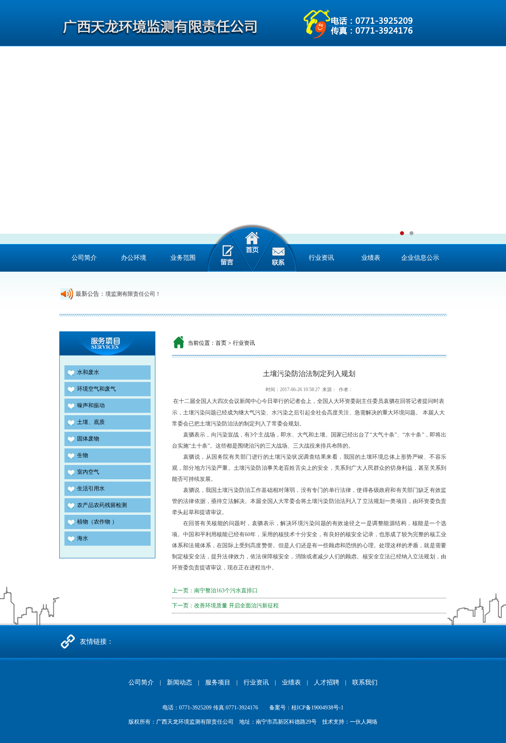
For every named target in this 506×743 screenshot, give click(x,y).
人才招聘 (326, 682)
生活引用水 (91, 489)
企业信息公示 (420, 257)
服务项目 (217, 682)
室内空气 (88, 472)
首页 (221, 343)
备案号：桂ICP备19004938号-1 (306, 708)
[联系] (281, 248)
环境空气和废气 (96, 389)
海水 (82, 538)
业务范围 (183, 257)
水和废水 (88, 372)
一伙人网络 (364, 722)
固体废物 (88, 439)
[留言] (222, 248)
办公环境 (133, 257)
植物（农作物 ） (97, 522)
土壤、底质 (91, 422)
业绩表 (370, 257)
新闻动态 (179, 682)
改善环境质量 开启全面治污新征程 (236, 606)
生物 (82, 455)
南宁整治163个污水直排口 (226, 591)
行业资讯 (321, 257)
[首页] (252, 248)
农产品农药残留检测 (102, 505)
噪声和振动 (91, 405)
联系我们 (365, 682)
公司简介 (84, 257)
